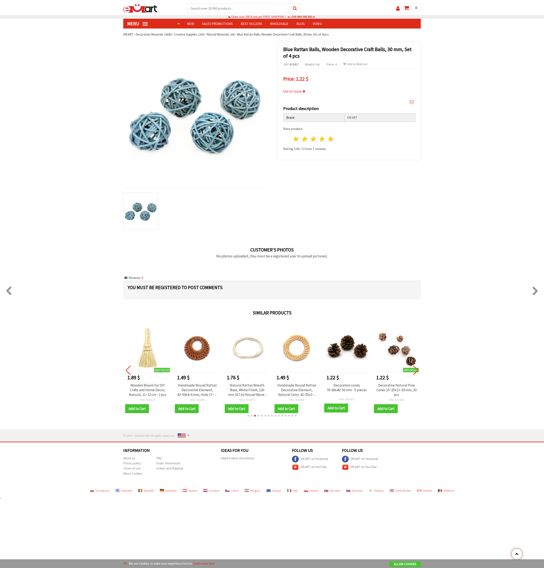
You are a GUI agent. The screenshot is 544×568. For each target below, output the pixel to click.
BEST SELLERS (251, 23)
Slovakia (335, 490)
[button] (248, 416)
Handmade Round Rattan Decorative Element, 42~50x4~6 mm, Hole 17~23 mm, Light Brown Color (197, 390)
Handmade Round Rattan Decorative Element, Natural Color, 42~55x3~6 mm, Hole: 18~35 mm (296, 390)
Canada (427, 490)
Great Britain (403, 490)
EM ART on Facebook (314, 459)
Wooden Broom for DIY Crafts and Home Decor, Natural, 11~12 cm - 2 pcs (147, 390)
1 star (296, 138)
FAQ (159, 458)
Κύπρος (379, 490)
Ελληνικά (126, 490)
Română (149, 490)
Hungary (255, 490)
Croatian (214, 490)
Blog (300, 23)
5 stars (330, 138)
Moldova (448, 490)
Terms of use (132, 468)
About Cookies (133, 473)
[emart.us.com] (140, 8)
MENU (133, 24)
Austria (192, 490)
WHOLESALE (279, 23)
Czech (235, 490)
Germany (171, 490)
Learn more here (204, 563)
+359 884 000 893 (301, 17)
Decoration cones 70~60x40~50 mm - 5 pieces (347, 387)
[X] (125, 563)
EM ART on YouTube (313, 467)
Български (102, 490)
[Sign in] (398, 8)
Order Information (168, 463)
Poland (313, 490)
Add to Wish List (357, 64)
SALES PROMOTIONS (217, 23)
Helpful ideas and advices (237, 458)
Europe (276, 490)
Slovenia (357, 490)
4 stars (322, 138)
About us (129, 458)
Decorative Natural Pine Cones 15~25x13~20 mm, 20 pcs (396, 390)
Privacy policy (132, 463)
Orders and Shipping (169, 468)
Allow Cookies (405, 564)
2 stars (304, 138)
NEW (190, 23)
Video (317, 23)
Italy (295, 490)
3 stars (313, 138)
